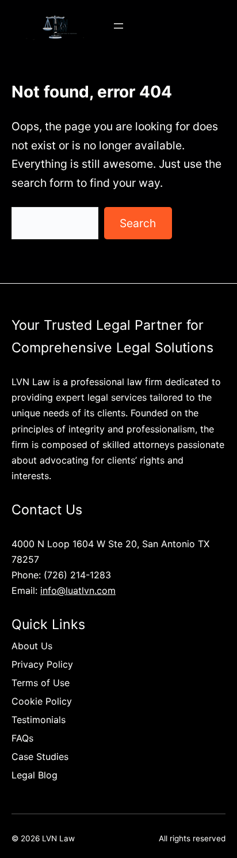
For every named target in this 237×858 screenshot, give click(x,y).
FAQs (22, 738)
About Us (32, 646)
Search (138, 223)
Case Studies (40, 756)
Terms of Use (41, 682)
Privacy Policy (42, 664)
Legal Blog (35, 775)
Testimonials (39, 719)
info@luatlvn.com (78, 590)
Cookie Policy (42, 701)
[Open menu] (118, 26)
